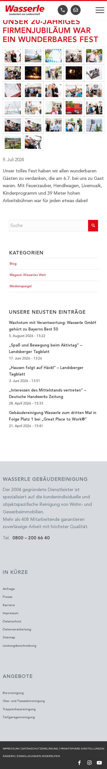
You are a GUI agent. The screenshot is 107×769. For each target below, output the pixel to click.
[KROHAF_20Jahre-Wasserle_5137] (33, 107)
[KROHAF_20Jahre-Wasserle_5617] (13, 125)
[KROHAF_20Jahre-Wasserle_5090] (53, 73)
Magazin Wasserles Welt (28, 275)
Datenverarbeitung (17, 629)
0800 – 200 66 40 (31, 538)
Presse (7, 597)
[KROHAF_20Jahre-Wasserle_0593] (94, 90)
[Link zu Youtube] (99, 762)
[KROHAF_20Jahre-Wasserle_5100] (94, 55)
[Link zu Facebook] (79, 762)
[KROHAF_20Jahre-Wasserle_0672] (13, 55)
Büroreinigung (13, 693)
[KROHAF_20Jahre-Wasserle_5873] (74, 73)
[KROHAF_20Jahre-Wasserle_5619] (33, 125)
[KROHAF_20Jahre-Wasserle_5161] (13, 142)
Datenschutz (12, 621)
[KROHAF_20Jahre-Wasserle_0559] (94, 125)
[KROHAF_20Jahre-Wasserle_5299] (13, 73)
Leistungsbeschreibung (19, 645)
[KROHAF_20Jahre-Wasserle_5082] (13, 107)
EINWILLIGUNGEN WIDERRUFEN (38, 756)
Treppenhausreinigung (19, 709)
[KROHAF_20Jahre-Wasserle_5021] (74, 107)
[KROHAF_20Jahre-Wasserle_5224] (33, 90)
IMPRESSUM (11, 748)
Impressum (10, 613)
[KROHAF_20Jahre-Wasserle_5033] (74, 125)
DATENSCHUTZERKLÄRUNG (39, 748)
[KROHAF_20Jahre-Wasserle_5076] (33, 55)
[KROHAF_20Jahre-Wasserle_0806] (94, 73)
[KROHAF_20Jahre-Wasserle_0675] (53, 90)
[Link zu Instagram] (89, 762)
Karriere (9, 605)
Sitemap (9, 637)
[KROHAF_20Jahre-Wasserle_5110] (53, 125)
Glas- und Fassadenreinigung (24, 701)
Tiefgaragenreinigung (19, 717)
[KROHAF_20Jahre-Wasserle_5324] (74, 90)
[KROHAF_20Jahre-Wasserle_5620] (33, 142)
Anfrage (9, 589)
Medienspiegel (21, 286)
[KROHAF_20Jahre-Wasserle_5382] (53, 55)
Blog (13, 263)
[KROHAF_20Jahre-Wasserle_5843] (33, 73)
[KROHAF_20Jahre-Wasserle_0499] (53, 107)
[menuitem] (97, 10)
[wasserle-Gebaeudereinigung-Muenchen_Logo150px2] (25, 10)
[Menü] (97, 10)
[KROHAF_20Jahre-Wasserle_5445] (13, 90)
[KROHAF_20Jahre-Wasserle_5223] (74, 55)
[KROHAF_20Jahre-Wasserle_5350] (94, 107)
